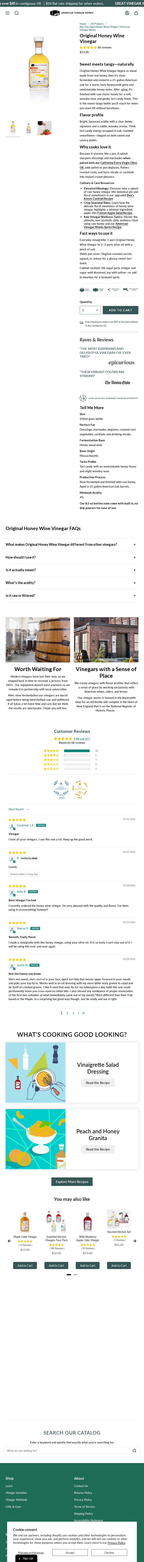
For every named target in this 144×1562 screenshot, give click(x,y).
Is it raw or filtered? (20, 595)
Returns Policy (83, 1492)
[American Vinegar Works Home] (72, 13)
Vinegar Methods (16, 1499)
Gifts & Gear (13, 1506)
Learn (9, 1486)
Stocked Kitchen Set (119, 1231)
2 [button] (67, 1013)
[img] (17, 819)
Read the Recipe (98, 1083)
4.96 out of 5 (82, 738)
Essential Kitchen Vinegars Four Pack (56, 1238)
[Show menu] (7, 13)
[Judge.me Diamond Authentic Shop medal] (61, 788)
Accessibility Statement (88, 1520)
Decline (109, 1552)
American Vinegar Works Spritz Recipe (106, 225)
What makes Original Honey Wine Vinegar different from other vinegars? (61, 544)
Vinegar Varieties (16, 1492)
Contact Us (81, 1486)
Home (83, 23)
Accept (70, 1552)
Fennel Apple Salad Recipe (115, 213)
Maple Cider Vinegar (25, 1236)
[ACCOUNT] (127, 13)
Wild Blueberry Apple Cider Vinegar (87, 1238)
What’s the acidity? (20, 583)
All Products (97, 23)
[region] (72, 666)
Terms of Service (84, 1506)
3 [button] (73, 1013)
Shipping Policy (83, 1513)
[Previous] (9, 1241)
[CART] (136, 13)
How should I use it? (21, 557)
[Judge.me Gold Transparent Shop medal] (79, 788)
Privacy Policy (116, 1542)
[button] (16, 13)
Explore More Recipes (72, 1182)
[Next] (134, 1241)
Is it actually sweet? (21, 570)
